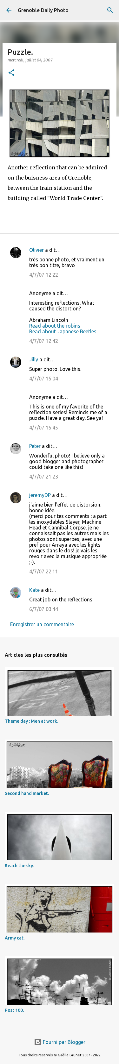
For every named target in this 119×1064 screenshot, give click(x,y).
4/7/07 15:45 (43, 427)
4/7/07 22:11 (43, 571)
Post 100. (14, 1010)
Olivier (36, 250)
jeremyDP (40, 495)
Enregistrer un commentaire (42, 624)
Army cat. (14, 937)
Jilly (33, 359)
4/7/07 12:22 (43, 275)
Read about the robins (54, 326)
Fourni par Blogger (63, 1042)
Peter (35, 446)
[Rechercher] (110, 10)
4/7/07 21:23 (43, 476)
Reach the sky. (19, 865)
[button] (11, 73)
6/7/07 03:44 (43, 609)
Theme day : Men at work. (31, 721)
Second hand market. (27, 793)
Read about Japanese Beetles (62, 331)
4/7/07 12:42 (43, 341)
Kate (34, 590)
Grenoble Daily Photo (43, 10)
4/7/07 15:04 (43, 378)
